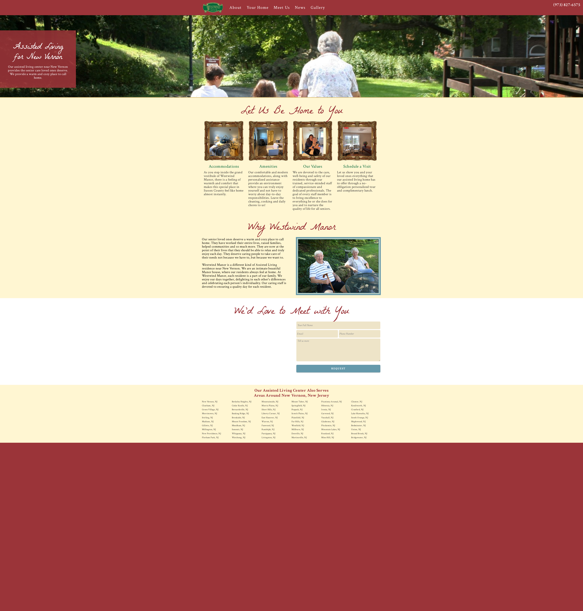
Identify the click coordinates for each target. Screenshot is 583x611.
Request (338, 368)
